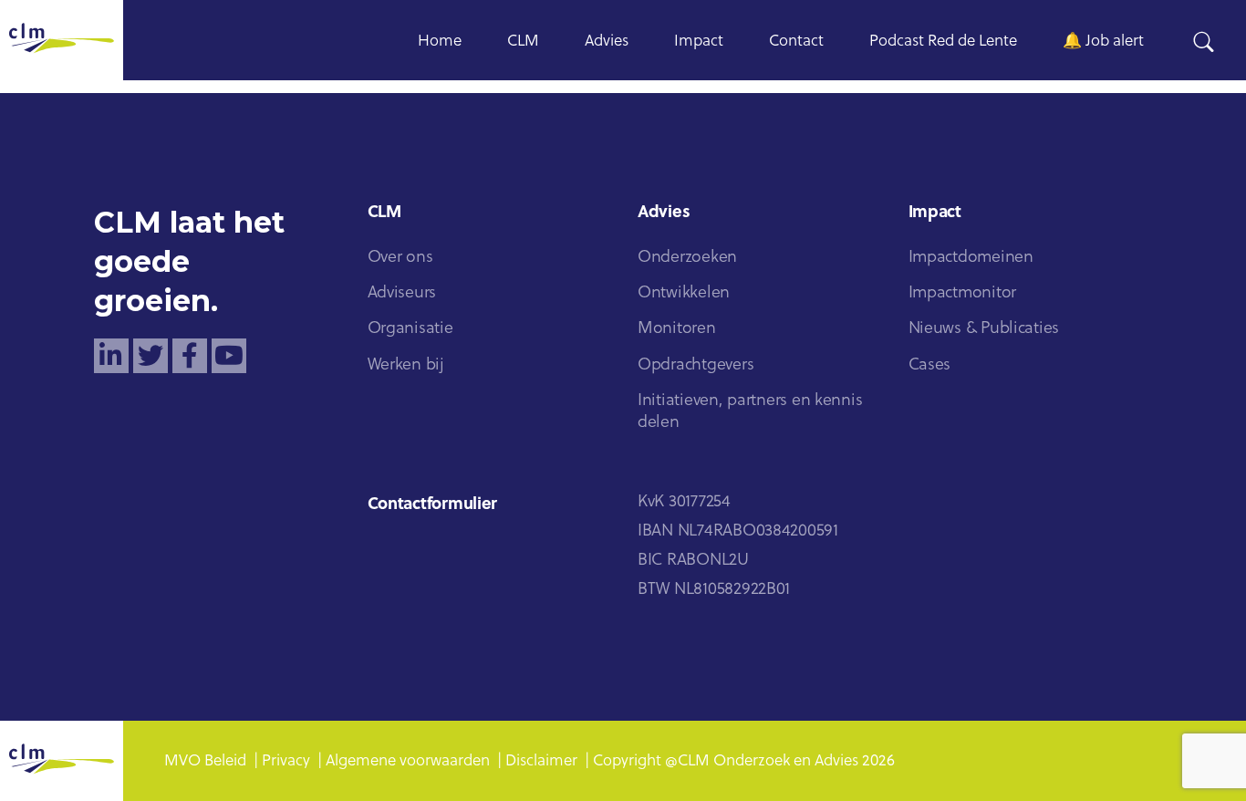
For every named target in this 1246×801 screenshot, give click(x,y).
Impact (698, 41)
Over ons (400, 257)
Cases (930, 365)
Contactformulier (433, 505)
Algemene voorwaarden (408, 761)
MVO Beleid (205, 761)
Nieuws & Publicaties (984, 328)
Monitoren (677, 328)
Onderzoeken (687, 257)
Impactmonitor (963, 293)
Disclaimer (541, 761)
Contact (796, 41)
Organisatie (410, 328)
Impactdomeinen (971, 257)
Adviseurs (402, 293)
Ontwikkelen (684, 293)
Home (440, 41)
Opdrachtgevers (695, 365)
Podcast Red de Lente (943, 41)
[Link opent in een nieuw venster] (111, 355)
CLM (523, 41)
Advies (606, 41)
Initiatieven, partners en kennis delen (750, 411)
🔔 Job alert (1103, 41)
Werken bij (406, 365)
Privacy (286, 761)
